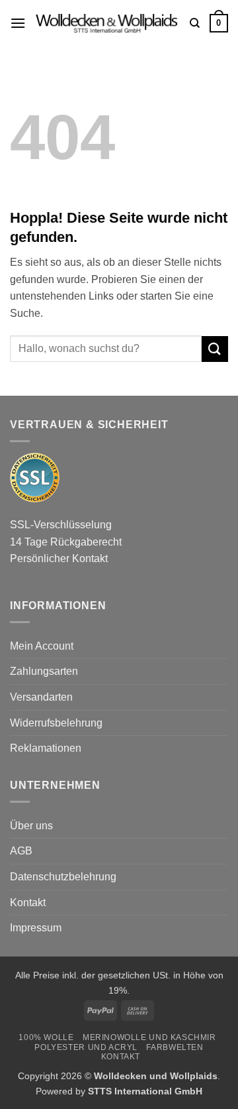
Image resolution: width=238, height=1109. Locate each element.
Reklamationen (45, 748)
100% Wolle (46, 1037)
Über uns (31, 825)
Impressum (35, 927)
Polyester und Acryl (86, 1047)
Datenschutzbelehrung (63, 876)
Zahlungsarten (44, 671)
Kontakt (28, 902)
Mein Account (41, 646)
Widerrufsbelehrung (56, 723)
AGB (21, 850)
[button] (18, 23)
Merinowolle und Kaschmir (149, 1037)
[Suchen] (195, 23)
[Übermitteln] (215, 349)
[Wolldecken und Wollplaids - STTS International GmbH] (108, 23)
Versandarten (41, 697)
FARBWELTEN (174, 1047)
